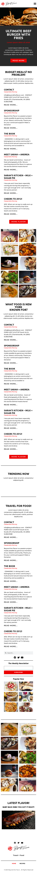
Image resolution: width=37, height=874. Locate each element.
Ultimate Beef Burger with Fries (18, 34)
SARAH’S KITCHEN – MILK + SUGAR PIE (18, 176)
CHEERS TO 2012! (13, 198)
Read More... (11, 105)
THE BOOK (9, 133)
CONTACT (9, 89)
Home (14, 863)
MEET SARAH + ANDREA (16, 154)
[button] (35, 4)
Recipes (22, 863)
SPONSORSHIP (11, 110)
